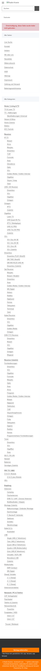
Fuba (9, 419)
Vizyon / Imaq (12, 180)
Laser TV (10, 216)
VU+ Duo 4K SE (12, 240)
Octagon (10, 200)
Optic (9, 167)
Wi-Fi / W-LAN (9, 455)
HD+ (6, 480)
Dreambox (11, 151)
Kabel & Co (8, 528)
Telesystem (11, 305)
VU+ (8, 170)
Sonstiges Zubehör (11, 465)
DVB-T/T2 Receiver (11, 335)
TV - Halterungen (10, 113)
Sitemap (7, 76)
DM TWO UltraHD (13, 259)
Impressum (8, 80)
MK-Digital (10, 289)
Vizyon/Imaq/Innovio (14, 413)
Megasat (10, 355)
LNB (5, 535)
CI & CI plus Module (14, 477)
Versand (4, 656)
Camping (10, 492)
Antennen (7, 489)
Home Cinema (9, 122)
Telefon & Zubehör (11, 602)
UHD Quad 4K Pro (13, 220)
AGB (6, 71)
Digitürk (10, 426)
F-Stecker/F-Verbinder (15, 515)
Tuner (6, 439)
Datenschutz (8, 67)
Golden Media (12, 328)
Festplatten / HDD (10, 612)
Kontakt (7, 46)
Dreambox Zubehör (14, 266)
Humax (9, 302)
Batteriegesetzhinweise (12, 88)
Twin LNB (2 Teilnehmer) (16, 541)
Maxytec (10, 147)
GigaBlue (10, 449)
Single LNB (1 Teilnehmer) (16, 538)
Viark (9, 184)
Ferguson (10, 393)
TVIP (9, 154)
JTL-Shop (24, 668)
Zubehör (10, 210)
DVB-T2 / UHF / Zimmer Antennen (19, 499)
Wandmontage (12, 525)
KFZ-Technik (8, 129)
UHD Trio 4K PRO (13, 230)
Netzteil (7, 459)
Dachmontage (12, 512)
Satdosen (10, 518)
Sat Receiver (9, 269)
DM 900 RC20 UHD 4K (15, 263)
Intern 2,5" (11, 616)
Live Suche (8, 42)
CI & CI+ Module (10, 474)
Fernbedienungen (10, 363)
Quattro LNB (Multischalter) (17, 548)
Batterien (7, 462)
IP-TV (6, 137)
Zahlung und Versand (12, 84)
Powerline (10, 609)
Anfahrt (7, 50)
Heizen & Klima (9, 119)
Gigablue (10, 177)
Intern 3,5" (11, 619)
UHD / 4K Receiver (11, 187)
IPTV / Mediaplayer (14, 223)
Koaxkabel (11, 531)
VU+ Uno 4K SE (12, 243)
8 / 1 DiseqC (11, 584)
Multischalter (8, 564)
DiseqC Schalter (10, 574)
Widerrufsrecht (9, 63)
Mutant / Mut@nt (13, 276)
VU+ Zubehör (12, 249)
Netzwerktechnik (10, 606)
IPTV (9, 207)
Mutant (9, 141)
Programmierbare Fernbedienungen (20, 436)
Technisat (10, 309)
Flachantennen (12, 495)
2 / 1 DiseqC (11, 578)
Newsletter (8, 59)
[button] (30, 2)
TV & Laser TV (9, 109)
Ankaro (9, 292)
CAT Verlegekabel (10, 596)
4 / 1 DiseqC (11, 581)
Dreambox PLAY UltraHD (16, 256)
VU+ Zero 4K (11, 246)
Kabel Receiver (9, 315)
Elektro (6, 126)
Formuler (10, 157)
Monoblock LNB (12, 558)
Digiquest (10, 403)
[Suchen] (37, 8)
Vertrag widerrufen (20, 650)
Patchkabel (8, 599)
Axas (9, 160)
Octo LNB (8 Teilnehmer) (16, 551)
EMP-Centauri (12, 568)
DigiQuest (10, 299)
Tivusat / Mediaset (11, 624)
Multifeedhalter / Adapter (16, 502)
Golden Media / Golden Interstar (18, 174)
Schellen (10, 522)
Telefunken (11, 406)
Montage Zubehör (10, 505)
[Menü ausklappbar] (3, 1)
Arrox (9, 144)
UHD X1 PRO (12, 226)
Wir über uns (9, 55)
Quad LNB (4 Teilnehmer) (16, 545)
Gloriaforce (11, 164)
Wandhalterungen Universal (17, 116)
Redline (10, 295)
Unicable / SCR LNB (14, 555)
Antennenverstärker (11, 587)
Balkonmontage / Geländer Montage (20, 508)
